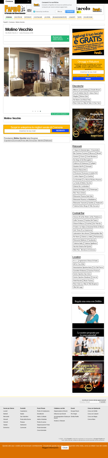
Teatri (79, 17)
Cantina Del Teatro (91, 220)
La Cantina (89, 176)
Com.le (94, 277)
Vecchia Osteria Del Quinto (82, 246)
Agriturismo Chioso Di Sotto (88, 261)
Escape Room (88, 17)
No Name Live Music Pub (81, 99)
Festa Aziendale (41, 427)
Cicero (82, 156)
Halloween (48, 140)
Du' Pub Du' (97, 223)
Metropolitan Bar (96, 233)
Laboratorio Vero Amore (81, 233)
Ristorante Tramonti (79, 203)
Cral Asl (88, 223)
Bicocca (92, 153)
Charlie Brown (95, 90)
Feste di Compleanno (43, 411)
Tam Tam (97, 103)
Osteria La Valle (87, 236)
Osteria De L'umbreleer (81, 186)
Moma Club (84, 96)
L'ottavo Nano (93, 93)
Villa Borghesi (93, 284)
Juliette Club (82, 93)
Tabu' (90, 103)
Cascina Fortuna (93, 270)
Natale (22, 414)
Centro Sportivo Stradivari (81, 277)
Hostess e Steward (59, 421)
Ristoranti (27, 17)
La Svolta (76, 183)
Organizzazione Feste (60, 17)
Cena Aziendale (41, 430)
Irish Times (77, 230)
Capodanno (8, 140)
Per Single (74, 414)
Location (47, 17)
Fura (74, 93)
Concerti (72, 17)
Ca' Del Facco (98, 267)
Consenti (70, 11)
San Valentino (39, 140)
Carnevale (16, 140)
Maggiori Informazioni (50, 448)
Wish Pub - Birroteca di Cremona (84, 250)
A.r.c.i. (75, 261)
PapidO (5, 22)
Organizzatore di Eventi (60, 411)
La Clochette (77, 179)
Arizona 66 (76, 217)
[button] (33, 111)
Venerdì (5, 422)
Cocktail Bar (38, 17)
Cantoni (75, 156)
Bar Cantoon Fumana (80, 153)
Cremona (9, 17)
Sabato (5, 425)
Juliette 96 (93, 173)
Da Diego (76, 160)
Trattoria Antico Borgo (80, 206)
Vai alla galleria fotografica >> (60, 114)
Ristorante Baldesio (79, 240)
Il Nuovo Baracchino (80, 170)
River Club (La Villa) (80, 103)
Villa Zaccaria (94, 206)
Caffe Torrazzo (78, 220)
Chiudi (65, 448)
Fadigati (92, 163)
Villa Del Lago (77, 287)
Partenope (93, 189)
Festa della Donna (27, 140)
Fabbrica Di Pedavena (80, 163)
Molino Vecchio (20, 22)
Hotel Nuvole (77, 280)
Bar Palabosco (96, 217)
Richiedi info (57, 37)
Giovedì (5, 419)
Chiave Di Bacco (78, 223)
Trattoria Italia (77, 243)
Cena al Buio (91, 419)
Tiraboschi (99, 203)
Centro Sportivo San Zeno (82, 274)
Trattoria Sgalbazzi (90, 243)
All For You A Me (78, 264)
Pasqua (22, 422)
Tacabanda (92, 240)
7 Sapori (76, 150)
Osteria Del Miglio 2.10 (80, 189)
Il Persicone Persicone (80, 173)
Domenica (6, 427)
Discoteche (18, 17)
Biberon (75, 90)
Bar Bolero (85, 217)
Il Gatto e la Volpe (79, 227)
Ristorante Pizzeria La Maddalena (84, 199)
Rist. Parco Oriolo (79, 193)
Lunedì (5, 411)
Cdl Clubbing (84, 90)
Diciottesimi (40, 414)
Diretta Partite (75, 416)
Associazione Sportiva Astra (82, 267)
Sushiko (91, 203)
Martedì (5, 414)
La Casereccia (87, 230)
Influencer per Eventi (60, 414)
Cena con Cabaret (93, 414)
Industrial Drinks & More (95, 227)
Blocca (60, 11)
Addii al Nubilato (42, 419)
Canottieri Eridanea (79, 270)
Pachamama (98, 236)
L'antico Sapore (78, 176)
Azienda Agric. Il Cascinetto (90, 150)
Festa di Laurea (41, 422)
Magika (75, 96)
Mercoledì (6, 416)
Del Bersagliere (86, 160)
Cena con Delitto (92, 411)
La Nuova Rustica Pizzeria (92, 179)
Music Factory (88, 280)
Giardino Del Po (78, 166)
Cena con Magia (92, 416)
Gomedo (89, 166)
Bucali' (99, 153)
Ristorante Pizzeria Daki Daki (83, 196)
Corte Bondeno (92, 156)
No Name (76, 236)
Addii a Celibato (41, 416)
